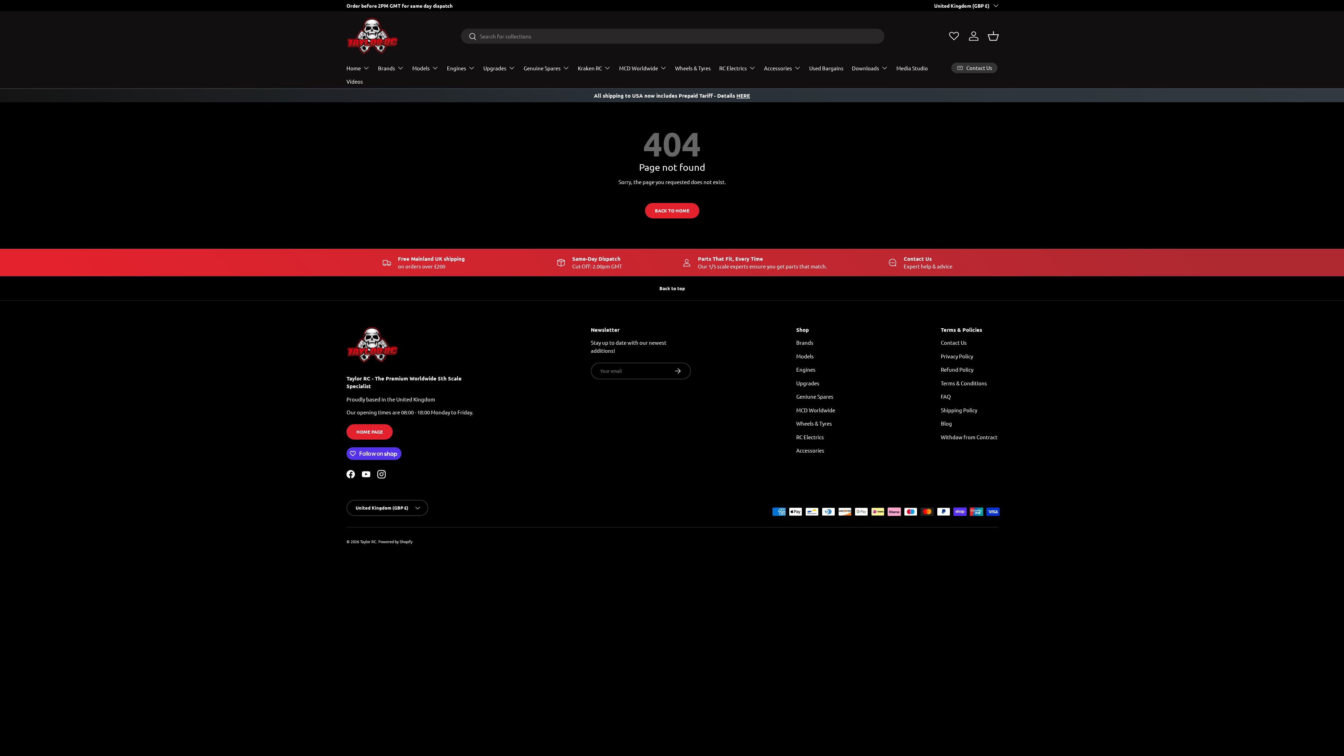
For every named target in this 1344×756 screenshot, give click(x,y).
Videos (354, 81)
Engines (456, 68)
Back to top (672, 288)
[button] (993, 36)
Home (353, 68)
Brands (386, 68)
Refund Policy (957, 369)
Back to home (672, 211)
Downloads (865, 68)
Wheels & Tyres (693, 68)
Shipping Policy (959, 410)
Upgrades (494, 68)
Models (421, 68)
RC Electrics (733, 68)
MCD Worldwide (638, 68)
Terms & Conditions (964, 383)
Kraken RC (590, 68)
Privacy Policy (957, 356)
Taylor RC (368, 541)
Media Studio (912, 68)
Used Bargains (826, 68)
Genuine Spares (542, 68)
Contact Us (954, 342)
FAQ (946, 396)
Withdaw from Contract (969, 437)
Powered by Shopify (395, 541)
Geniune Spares (814, 396)
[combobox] (673, 36)
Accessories (778, 68)
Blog (946, 423)
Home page (369, 432)
